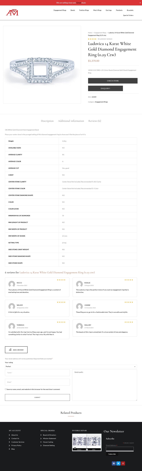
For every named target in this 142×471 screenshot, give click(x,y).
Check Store (113, 81)
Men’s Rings (97, 10)
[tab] (47, 121)
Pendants (119, 10)
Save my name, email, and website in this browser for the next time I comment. (33, 389)
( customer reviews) (105, 39)
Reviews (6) (94, 121)
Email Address (111, 445)
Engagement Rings (60, 10)
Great (78, 3)
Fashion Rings (84, 10)
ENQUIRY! (105, 88)
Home (90, 33)
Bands (73, 10)
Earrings (109, 10)
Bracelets (130, 10)
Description (47, 121)
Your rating (9, 362)
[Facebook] (114, 463)
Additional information (71, 121)
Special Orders (128, 15)
